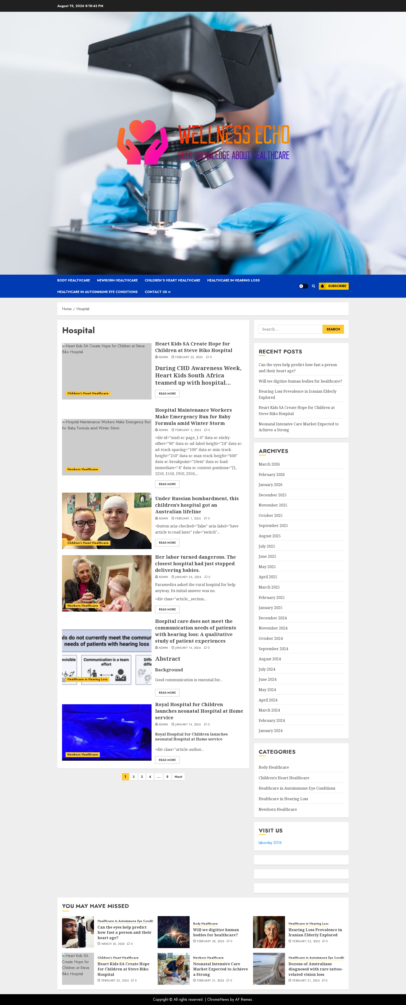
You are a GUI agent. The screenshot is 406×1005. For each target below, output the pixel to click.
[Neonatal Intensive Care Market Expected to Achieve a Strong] (174, 969)
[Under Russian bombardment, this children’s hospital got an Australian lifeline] (107, 521)
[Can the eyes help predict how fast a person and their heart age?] (78, 932)
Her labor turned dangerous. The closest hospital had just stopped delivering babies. (195, 563)
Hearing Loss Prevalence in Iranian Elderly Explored (315, 932)
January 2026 (270, 484)
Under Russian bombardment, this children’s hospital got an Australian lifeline (197, 505)
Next (178, 776)
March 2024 (269, 710)
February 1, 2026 (188, 519)
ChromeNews (218, 999)
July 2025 (267, 546)
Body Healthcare (73, 280)
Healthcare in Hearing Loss (233, 280)
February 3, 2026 (188, 430)
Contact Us (156, 291)
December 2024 (273, 618)
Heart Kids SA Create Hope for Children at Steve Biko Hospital (193, 346)
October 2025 (271, 515)
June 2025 (267, 556)
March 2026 (269, 464)
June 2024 (267, 679)
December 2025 (273, 495)
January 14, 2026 (188, 648)
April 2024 (268, 700)
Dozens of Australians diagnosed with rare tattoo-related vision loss (316, 969)
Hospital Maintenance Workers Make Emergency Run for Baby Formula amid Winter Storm (193, 416)
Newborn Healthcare (117, 280)
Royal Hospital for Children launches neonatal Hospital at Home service (199, 711)
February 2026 (272, 474)
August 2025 (270, 535)
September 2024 (273, 648)
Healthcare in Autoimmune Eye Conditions (97, 291)
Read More (167, 394)
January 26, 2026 (188, 577)
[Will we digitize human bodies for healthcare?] (174, 932)
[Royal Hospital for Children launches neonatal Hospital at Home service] (107, 732)
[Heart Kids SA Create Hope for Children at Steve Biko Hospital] (107, 371)
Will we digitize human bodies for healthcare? (300, 381)
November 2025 (273, 505)
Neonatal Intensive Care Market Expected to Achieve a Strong (220, 969)
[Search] (313, 286)
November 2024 (273, 628)
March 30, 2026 (113, 944)
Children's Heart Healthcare (88, 393)
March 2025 (269, 587)
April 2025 (268, 576)
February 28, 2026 (210, 941)
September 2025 (273, 525)
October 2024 (271, 638)
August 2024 (270, 658)
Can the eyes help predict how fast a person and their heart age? (125, 932)
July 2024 (267, 669)
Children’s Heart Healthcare (172, 280)
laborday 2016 (270, 842)
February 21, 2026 (210, 981)
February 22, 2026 (189, 357)
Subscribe (337, 286)
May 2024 (267, 689)
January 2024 (270, 730)
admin (163, 357)
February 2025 (272, 597)
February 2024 (272, 720)
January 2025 (270, 607)
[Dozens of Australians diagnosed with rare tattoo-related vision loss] (269, 969)
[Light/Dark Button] (303, 286)
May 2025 (267, 566)
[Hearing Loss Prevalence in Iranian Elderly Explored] (269, 932)
